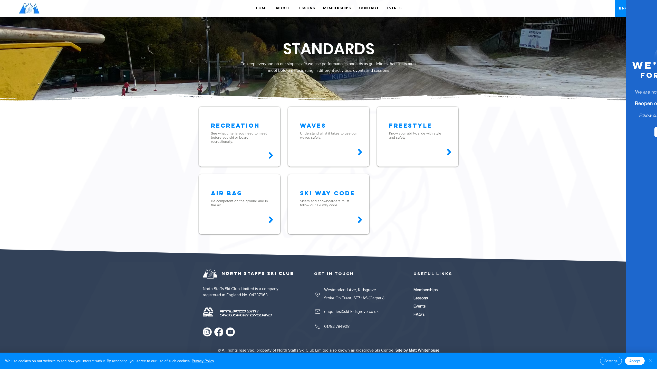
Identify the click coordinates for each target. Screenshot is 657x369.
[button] (644, 11)
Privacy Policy (203, 360)
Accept (634, 360)
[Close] (651, 361)
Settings (610, 360)
